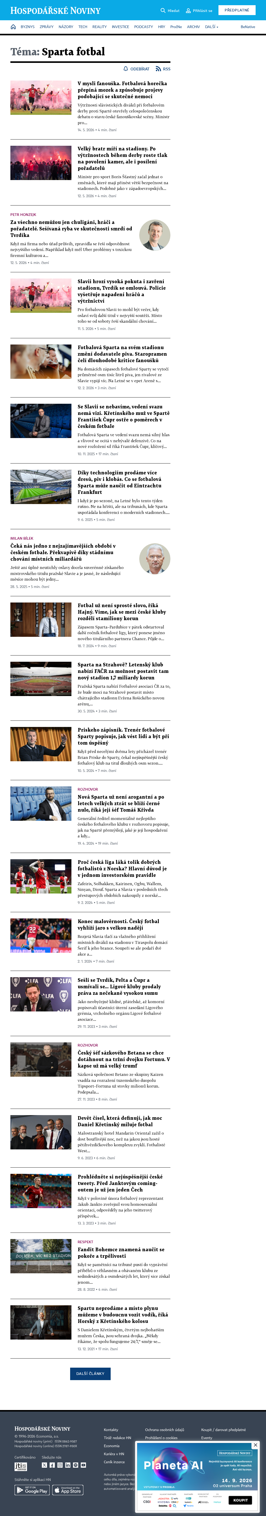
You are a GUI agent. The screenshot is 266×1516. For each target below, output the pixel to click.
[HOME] (13, 27)
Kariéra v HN (114, 1454)
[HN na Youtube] (83, 1465)
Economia (111, 1446)
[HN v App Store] (67, 1490)
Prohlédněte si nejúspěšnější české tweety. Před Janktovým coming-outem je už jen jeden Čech (120, 1183)
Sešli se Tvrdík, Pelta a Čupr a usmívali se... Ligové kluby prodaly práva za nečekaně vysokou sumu (119, 987)
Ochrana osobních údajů (164, 1430)
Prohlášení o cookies (161, 1438)
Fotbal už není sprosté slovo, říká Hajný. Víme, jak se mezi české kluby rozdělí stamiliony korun (122, 612)
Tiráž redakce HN (117, 1438)
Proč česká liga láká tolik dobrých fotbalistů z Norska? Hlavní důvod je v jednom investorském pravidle (122, 869)
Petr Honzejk (23, 214)
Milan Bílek (21, 538)
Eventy (206, 1438)
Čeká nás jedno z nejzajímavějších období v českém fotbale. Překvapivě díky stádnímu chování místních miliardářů (63, 552)
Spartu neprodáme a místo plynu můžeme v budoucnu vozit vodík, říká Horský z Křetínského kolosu (123, 1315)
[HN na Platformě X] (44, 1465)
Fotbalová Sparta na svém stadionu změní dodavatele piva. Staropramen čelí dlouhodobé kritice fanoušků (122, 354)
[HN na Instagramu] (60, 1465)
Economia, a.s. (47, 1436)
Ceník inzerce (114, 1462)
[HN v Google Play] (32, 1490)
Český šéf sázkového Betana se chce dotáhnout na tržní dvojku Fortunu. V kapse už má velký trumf (124, 1059)
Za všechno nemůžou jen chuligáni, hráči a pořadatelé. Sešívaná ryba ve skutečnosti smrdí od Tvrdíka (71, 229)
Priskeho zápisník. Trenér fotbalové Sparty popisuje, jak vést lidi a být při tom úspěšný (123, 736)
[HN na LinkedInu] (67, 1465)
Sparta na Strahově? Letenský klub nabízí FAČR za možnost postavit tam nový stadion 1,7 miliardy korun (123, 671)
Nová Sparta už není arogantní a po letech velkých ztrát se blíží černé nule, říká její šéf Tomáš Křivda (121, 803)
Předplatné (237, 10)
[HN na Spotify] (75, 1465)
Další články (90, 1373)
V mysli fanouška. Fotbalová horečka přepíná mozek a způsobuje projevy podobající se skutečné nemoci (122, 90)
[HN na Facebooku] (52, 1465)
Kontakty (111, 1430)
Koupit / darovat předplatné (223, 1430)
